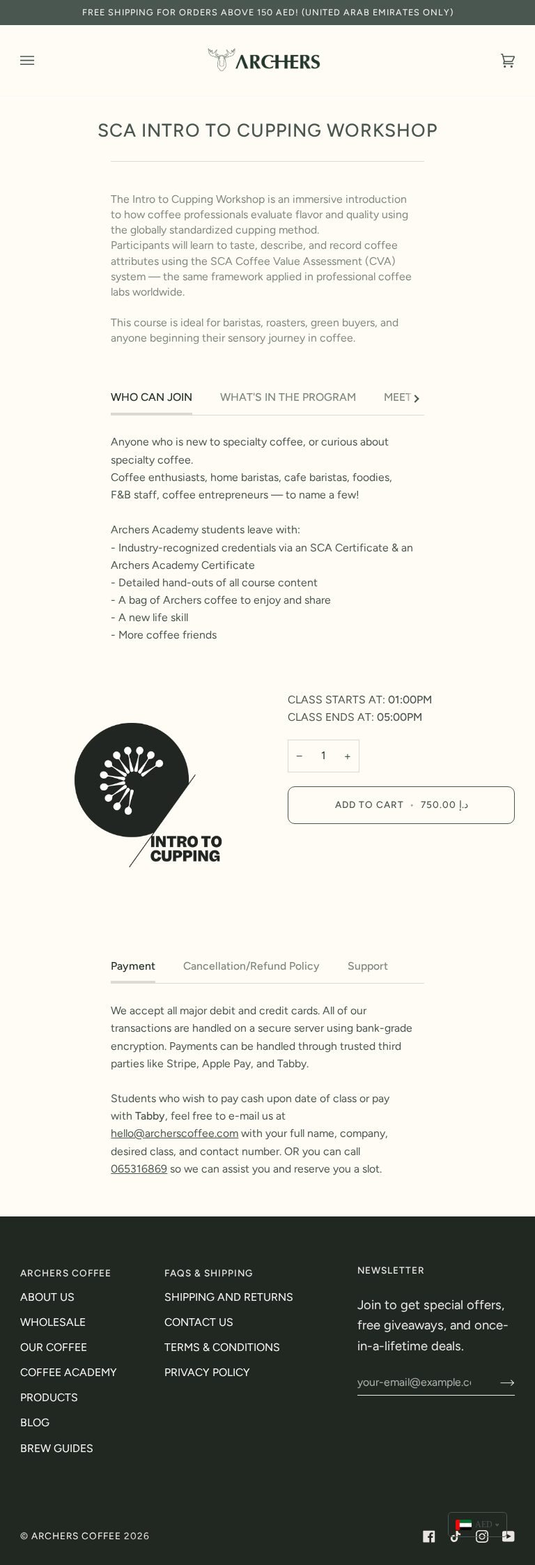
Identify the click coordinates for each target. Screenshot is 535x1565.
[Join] (496, 1382)
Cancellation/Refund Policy (251, 965)
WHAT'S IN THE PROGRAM (288, 397)
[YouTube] (508, 1536)
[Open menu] (41, 60)
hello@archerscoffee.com (174, 1133)
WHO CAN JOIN (151, 397)
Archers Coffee (76, 1535)
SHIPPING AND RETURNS (228, 1297)
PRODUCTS (49, 1397)
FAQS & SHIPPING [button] (208, 1272)
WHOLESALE (53, 1322)
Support (368, 965)
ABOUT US (47, 1297)
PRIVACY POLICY (207, 1372)
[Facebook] (429, 1536)
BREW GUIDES (56, 1448)
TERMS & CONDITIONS (222, 1347)
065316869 (139, 1168)
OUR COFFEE (53, 1347)
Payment (133, 965)
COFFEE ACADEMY (68, 1372)
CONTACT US (198, 1322)
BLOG (34, 1422)
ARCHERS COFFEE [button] (65, 1272)
